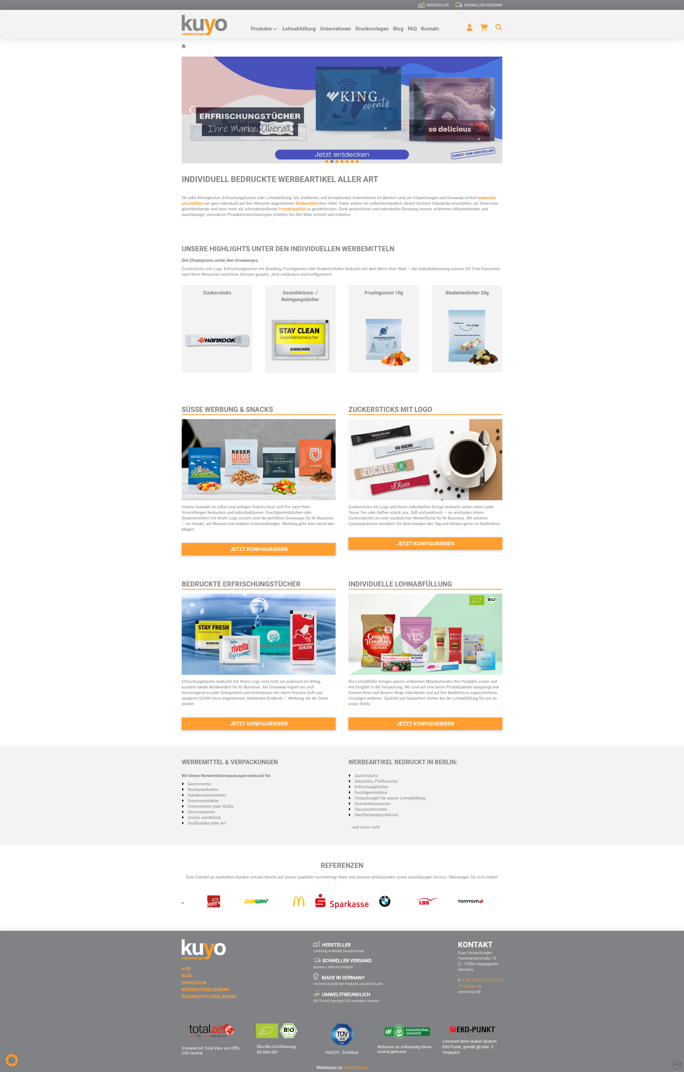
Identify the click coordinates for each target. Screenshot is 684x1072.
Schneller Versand (483, 5)
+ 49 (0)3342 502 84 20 (482, 980)
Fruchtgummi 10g (384, 292)
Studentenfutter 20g (467, 292)
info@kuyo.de (469, 986)
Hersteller (437, 5)
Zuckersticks (217, 292)
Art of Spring (356, 1067)
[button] (496, 27)
